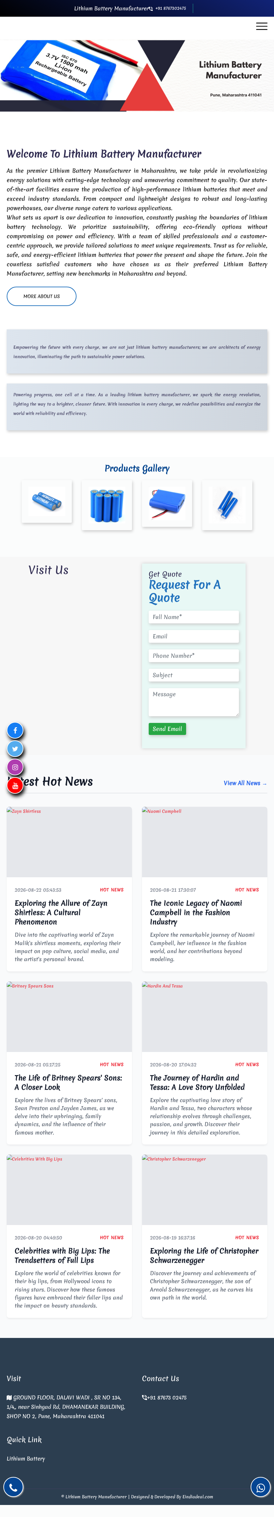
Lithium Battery (26, 1458)
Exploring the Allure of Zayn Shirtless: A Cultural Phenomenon (61, 912)
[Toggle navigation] (261, 26)
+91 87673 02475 (166, 1397)
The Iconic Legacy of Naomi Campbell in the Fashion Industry (196, 912)
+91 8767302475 (170, 8)
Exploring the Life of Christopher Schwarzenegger (204, 1255)
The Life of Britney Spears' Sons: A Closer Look (68, 1082)
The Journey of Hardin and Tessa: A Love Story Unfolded (197, 1082)
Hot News (112, 890)
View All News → (245, 783)
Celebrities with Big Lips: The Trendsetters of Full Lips (62, 1255)
